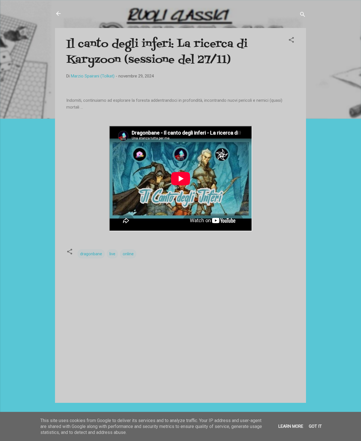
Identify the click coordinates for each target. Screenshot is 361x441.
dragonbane (91, 253)
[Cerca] (302, 15)
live (112, 253)
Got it (315, 426)
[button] (291, 40)
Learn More (290, 426)
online (128, 253)
